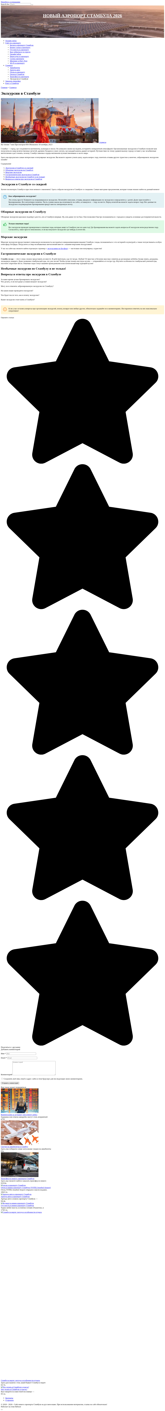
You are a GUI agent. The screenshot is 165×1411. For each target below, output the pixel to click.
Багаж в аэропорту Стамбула (21, 45)
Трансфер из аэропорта (19, 77)
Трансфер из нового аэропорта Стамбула (17, 1179)
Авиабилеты (15, 68)
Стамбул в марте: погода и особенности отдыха (20, 1380)
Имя (3, 1054)
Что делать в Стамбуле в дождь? (14, 1389)
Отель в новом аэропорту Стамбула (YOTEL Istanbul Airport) (26, 1188)
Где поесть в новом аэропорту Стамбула (17, 1205)
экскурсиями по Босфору (57, 248)
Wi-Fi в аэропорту (17, 63)
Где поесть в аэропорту (19, 50)
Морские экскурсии (13, 172)
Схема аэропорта (17, 59)
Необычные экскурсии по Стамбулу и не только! (25, 177)
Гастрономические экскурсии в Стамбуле (22, 175)
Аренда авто (15, 70)
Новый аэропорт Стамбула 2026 (82, 15)
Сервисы (9, 65)
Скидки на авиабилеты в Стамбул (14, 1147)
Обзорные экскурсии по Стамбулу (19, 170)
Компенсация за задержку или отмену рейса (19, 1115)
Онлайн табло (11, 41)
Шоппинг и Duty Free (18, 61)
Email (4, 1058)
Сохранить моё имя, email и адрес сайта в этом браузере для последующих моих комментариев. (43, 1079)
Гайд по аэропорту (13, 43)
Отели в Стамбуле (17, 74)
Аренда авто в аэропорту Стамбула (15, 1196)
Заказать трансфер (13, 81)
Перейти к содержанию (10, 2)
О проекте (9, 1400)
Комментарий (6, 1074)
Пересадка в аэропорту (19, 56)
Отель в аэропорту (17, 72)
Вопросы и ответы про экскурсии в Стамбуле (23, 179)
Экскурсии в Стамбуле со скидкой (19, 168)
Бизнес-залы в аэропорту (20, 47)
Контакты (9, 1398)
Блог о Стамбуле (12, 83)
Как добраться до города (20, 52)
